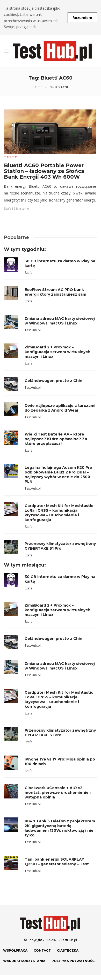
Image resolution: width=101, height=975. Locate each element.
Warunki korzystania (24, 961)
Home (38, 87)
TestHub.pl (33, 330)
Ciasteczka (67, 950)
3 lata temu (21, 208)
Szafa (7, 208)
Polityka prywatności (74, 961)
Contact (42, 950)
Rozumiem (82, 17)
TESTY (10, 157)
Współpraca (15, 950)
